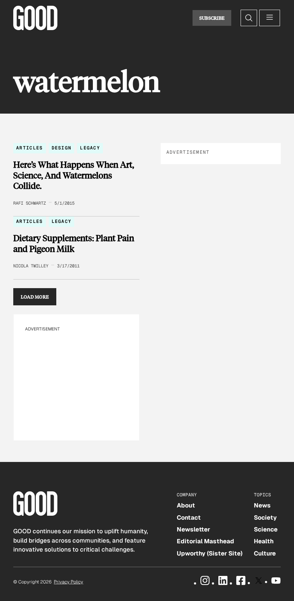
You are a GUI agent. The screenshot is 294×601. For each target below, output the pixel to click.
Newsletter (193, 529)
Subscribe (212, 18)
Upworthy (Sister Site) (209, 553)
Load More (35, 297)
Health (264, 541)
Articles (29, 148)
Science (266, 529)
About (186, 505)
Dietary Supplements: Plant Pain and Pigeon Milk (73, 243)
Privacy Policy (68, 582)
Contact (189, 517)
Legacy (90, 148)
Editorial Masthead (205, 541)
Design (62, 148)
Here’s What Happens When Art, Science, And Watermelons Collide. (73, 175)
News (262, 505)
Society (265, 517)
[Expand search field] (249, 18)
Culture (265, 553)
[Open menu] (269, 18)
